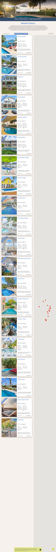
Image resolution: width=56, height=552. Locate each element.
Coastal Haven (21, 137)
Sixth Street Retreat (23, 298)
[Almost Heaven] (9, 44)
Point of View (21, 238)
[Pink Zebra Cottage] (9, 226)
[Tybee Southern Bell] (9, 407)
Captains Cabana (22, 117)
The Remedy (21, 339)
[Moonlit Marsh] (9, 206)
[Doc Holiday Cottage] (9, 165)
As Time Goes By (22, 56)
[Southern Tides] (9, 327)
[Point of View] (9, 246)
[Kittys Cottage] (9, 185)
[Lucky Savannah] (7, 3)
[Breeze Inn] (9, 84)
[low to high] (8, 33)
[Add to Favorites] (15, 36)
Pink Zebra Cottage (23, 218)
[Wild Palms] (9, 427)
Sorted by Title (6, 33)
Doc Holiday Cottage (23, 157)
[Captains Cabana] (9, 125)
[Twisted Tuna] (9, 387)
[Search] (38, 10)
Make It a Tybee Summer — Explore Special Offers (28, 19)
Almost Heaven (22, 36)
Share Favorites (19, 33)
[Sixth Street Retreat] (9, 306)
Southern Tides (22, 319)
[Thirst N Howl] (9, 367)
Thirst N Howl (21, 359)
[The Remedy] (9, 347)
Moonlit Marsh (22, 198)
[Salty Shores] (9, 286)
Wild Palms (21, 420)
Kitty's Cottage (22, 177)
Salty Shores (21, 278)
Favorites (25, 33)
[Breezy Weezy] (9, 105)
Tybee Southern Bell (23, 399)
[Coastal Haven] (9, 145)
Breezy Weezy (21, 97)
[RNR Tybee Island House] (9, 266)
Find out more (26, 550)
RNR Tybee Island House (24, 258)
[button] (2, 44)
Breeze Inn (20, 77)
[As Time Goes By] (9, 64)
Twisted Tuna (21, 379)
